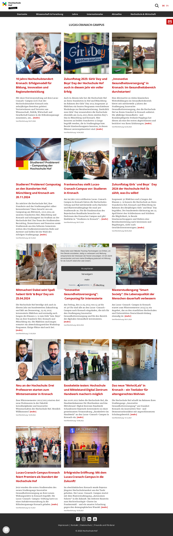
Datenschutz (86, 525)
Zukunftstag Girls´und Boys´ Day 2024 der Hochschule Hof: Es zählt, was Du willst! (134, 188)
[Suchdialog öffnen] (157, 5)
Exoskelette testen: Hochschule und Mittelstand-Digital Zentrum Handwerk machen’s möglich (85, 389)
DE (163, 5)
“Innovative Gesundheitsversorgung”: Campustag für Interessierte (83, 294)
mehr (87, 279)
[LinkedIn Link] (89, 519)
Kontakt (74, 525)
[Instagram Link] (84, 519)
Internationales (95, 14)
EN (167, 5)
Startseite (22, 14)
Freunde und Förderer (104, 525)
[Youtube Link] (95, 519)
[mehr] (36, 117)
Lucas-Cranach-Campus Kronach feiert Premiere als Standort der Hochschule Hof (38, 477)
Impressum (63, 525)
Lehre (75, 14)
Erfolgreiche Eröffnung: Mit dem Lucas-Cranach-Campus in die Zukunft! (85, 477)
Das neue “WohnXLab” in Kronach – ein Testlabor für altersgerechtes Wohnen (130, 389)
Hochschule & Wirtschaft (143, 14)
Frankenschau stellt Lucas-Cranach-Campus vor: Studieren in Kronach (85, 188)
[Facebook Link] (78, 519)
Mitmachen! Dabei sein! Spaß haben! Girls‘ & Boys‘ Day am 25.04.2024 (35, 294)
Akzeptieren (87, 268)
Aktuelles (117, 14)
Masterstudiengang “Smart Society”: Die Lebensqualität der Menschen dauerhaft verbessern (134, 294)
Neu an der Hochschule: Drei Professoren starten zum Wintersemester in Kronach (35, 389)
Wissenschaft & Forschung (49, 14)
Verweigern (87, 274)
